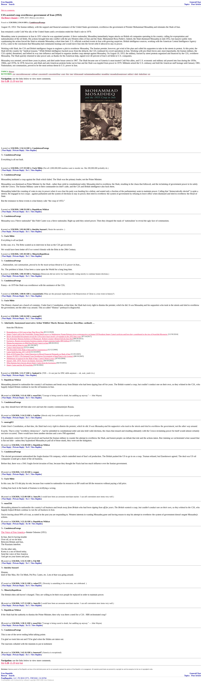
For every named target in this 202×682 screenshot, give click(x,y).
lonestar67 (37, 652)
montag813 (36, 316)
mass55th (37, 396)
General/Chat (195, 2)
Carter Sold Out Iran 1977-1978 (18, 352)
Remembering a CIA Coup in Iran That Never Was (25, 332)
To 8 (27, 447)
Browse (4, 4)
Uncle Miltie (37, 168)
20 (2, 652)
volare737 (37, 583)
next (17, 81)
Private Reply (18, 150)
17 (2, 583)
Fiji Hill (36, 561)
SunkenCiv (36, 373)
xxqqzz (36, 472)
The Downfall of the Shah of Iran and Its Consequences (27, 350)
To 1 (27, 170)
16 (2, 561)
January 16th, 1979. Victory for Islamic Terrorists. (25, 361)
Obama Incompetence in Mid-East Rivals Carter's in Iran (27, 343)
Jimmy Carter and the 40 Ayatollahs (20, 365)
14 (2, 497)
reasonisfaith (37, 294)
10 (2, 396)
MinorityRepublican (40, 254)
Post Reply (6, 150)
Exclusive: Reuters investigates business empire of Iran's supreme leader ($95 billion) (38, 341)
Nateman (36, 274)
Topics (186, 4)
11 (2, 415)
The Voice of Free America (13, 532)
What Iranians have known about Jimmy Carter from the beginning (31, 363)
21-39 (12, 81)
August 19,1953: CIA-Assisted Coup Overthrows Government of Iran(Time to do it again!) (40, 356)
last (21, 81)
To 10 (28, 524)
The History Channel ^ (10, 18)
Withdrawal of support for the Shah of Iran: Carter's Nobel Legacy (31, 358)
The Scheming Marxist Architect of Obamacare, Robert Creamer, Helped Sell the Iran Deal (40, 339)
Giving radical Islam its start (17, 345)
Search (11, 4)
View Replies (31, 150)
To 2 (27, 256)
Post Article (196, 4)
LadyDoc (37, 415)
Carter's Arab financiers (15, 347)
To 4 (27, 586)
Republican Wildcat (40, 209)
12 (2, 445)
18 (2, 603)
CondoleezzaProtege (40, 148)
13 (2, 472)
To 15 (28, 625)
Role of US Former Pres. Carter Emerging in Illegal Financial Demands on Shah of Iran (38, 354)
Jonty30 (36, 497)
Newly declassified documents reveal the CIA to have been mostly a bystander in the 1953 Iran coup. (44, 336)
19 (2, 623)
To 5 (27, 605)
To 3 (27, 398)
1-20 (7, 81)
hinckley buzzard (39, 229)
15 (2, 522)
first (2, 81)
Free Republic (7, 2)
